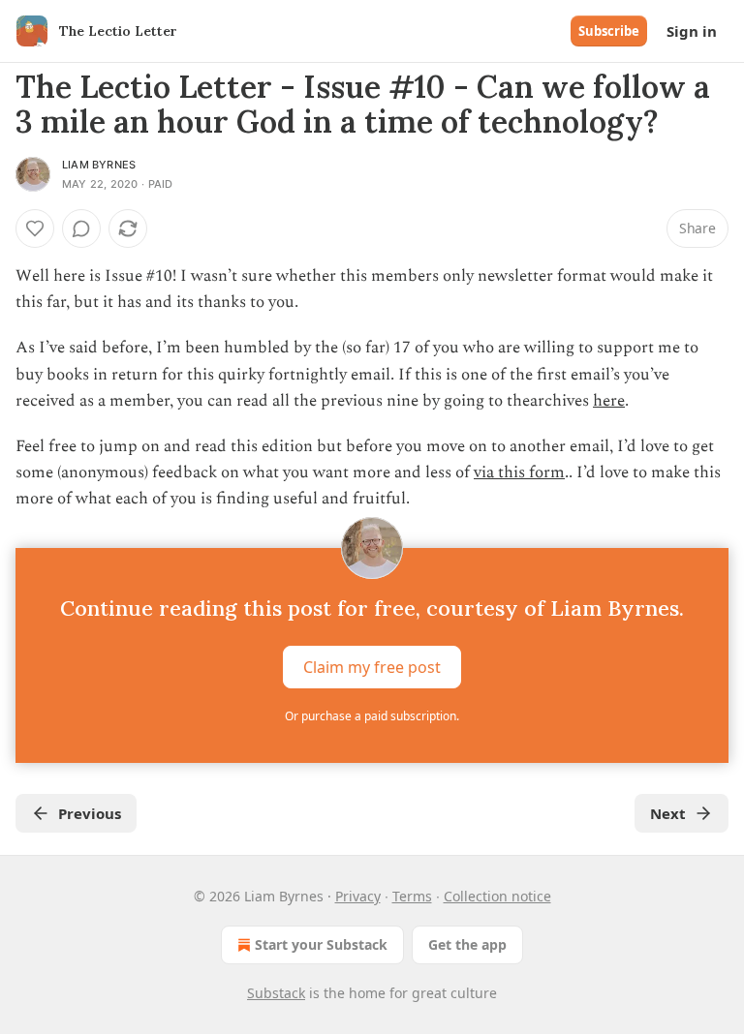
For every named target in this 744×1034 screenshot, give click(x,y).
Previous (89, 813)
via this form (519, 472)
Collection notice (497, 896)
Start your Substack (321, 944)
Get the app (467, 944)
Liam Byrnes (99, 164)
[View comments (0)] (81, 228)
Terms (412, 896)
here (609, 400)
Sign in (691, 31)
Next (668, 813)
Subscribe (608, 31)
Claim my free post (372, 666)
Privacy (358, 896)
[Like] (35, 228)
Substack (276, 993)
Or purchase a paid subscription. (372, 716)
